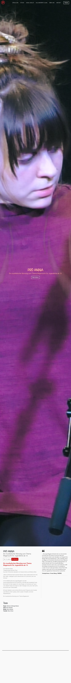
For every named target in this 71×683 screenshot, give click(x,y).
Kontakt (58, 2)
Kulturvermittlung (41, 2)
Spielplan (15, 2)
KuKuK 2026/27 (30, 2)
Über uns (51, 2)
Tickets (66, 2)
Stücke (22, 2)
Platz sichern (35, 277)
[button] (5, 341)
